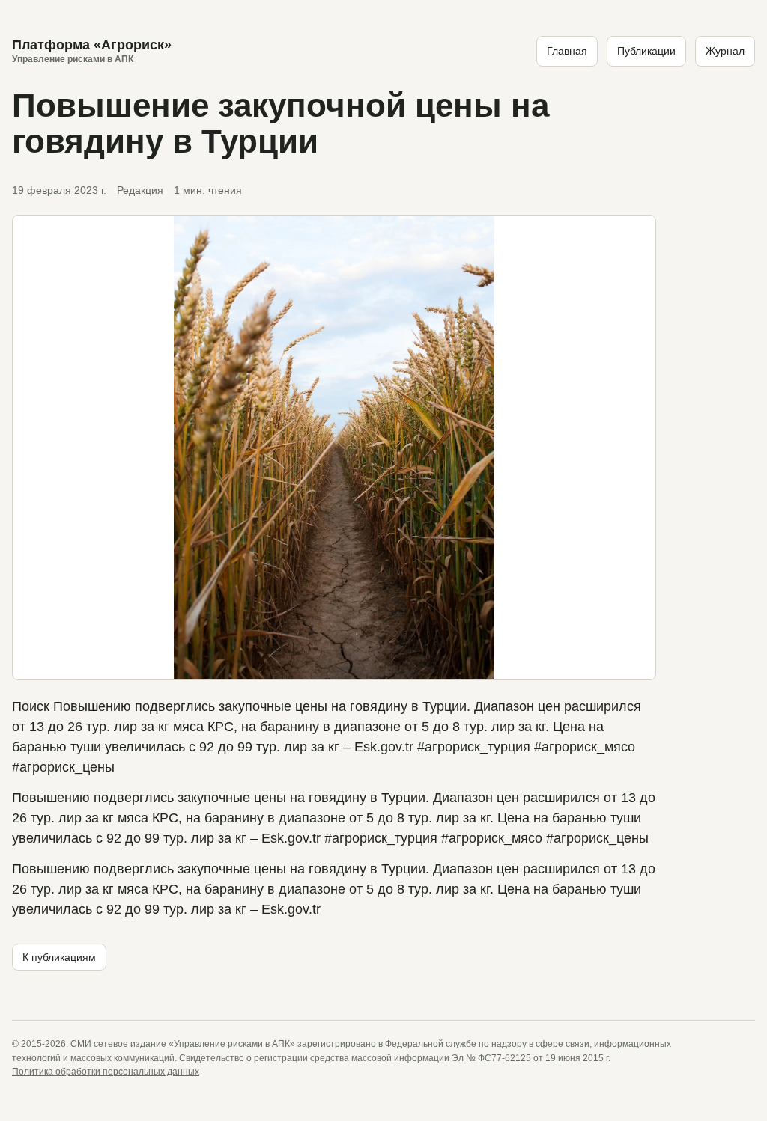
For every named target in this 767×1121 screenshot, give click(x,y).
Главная (567, 51)
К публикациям (59, 957)
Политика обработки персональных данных (105, 1071)
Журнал (725, 51)
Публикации (646, 51)
